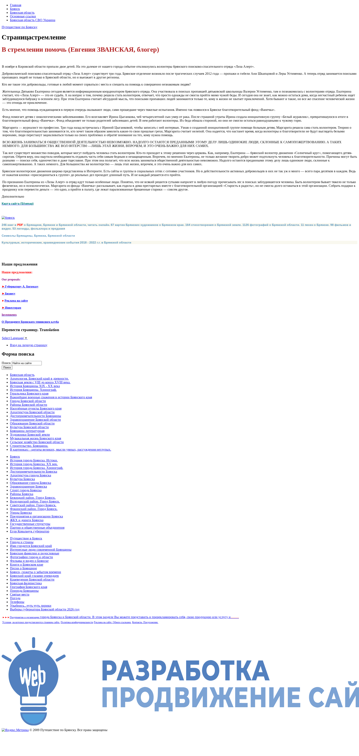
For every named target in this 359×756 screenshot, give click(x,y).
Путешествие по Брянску (19, 27)
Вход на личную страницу (28, 345)
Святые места (19, 594)
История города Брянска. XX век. (34, 464)
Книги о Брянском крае (26, 564)
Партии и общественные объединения (37, 527)
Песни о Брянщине (23, 568)
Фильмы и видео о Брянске (29, 561)
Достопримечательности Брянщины (35, 416)
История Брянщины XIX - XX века (35, 386)
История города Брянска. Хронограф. (36, 468)
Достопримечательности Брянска (33, 471)
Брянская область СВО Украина (32, 20)
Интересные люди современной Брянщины (40, 549)
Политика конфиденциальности (77, 622)
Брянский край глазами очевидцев (34, 575)
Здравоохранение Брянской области (35, 419)
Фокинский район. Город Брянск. (34, 509)
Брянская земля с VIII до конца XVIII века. (40, 382)
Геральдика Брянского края (29, 393)
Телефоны (17, 602)
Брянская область (22, 12)
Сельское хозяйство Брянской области (37, 442)
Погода (15, 598)
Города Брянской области (28, 401)
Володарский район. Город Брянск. (35, 501)
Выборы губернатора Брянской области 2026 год (44, 609)
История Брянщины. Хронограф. (33, 389)
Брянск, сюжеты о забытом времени (35, 572)
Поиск (7, 363)
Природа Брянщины (24, 590)
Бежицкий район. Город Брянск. (33, 497)
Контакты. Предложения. (145, 622)
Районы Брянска (21, 494)
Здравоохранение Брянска (28, 486)
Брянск (15, 9)
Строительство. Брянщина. (29, 446)
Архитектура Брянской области (32, 412)
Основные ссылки (23, 16)
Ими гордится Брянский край (31, 546)
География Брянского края (28, 587)
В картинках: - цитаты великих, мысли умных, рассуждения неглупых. (60, 449)
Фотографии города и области (31, 557)
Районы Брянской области (28, 404)
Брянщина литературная (27, 431)
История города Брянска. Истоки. (34, 460)
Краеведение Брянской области (32, 579)
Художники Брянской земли (30, 434)
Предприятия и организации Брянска (36, 516)
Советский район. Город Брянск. (33, 505)
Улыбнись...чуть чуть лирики (30, 605)
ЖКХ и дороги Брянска (26, 520)
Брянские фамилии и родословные (34, 553)
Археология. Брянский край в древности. (39, 378)
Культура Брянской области (29, 427)
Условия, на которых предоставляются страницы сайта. (31, 622)
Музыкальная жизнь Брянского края (35, 438)
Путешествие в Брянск (26, 538)
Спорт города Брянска (26, 490)
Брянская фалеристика (26, 583)
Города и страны (21, 542)
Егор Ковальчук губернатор (29, 531)
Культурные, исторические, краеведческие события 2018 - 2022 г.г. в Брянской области (66, 242)
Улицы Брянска (21, 512)
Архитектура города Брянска (30, 475)
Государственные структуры (30, 524)
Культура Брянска (22, 479)
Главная (15, 5)
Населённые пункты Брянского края (35, 408)
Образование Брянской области (32, 423)
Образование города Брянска (30, 482)
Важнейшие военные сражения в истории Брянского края (51, 397)
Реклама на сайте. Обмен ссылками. (112, 622)
